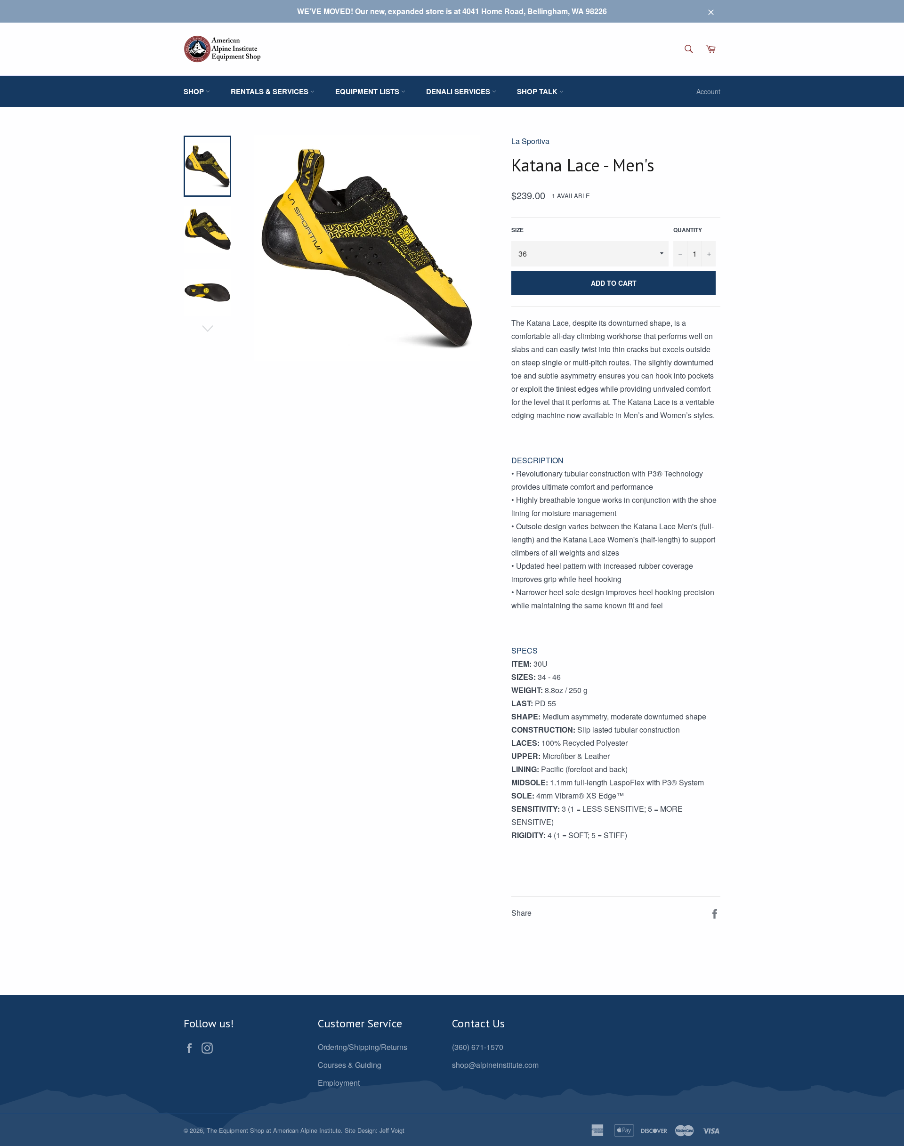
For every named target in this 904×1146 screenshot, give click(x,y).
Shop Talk (538, 91)
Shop (195, 91)
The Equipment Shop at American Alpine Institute (274, 1130)
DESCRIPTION (537, 460)
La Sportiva (530, 141)
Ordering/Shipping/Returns (362, 1046)
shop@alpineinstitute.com (495, 1064)
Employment (339, 1082)
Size (517, 230)
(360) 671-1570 (477, 1046)
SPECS (524, 650)
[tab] (615, 460)
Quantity (687, 230)
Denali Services (459, 91)
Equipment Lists (368, 91)
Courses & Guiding (349, 1064)
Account (708, 91)
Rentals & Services (270, 91)
